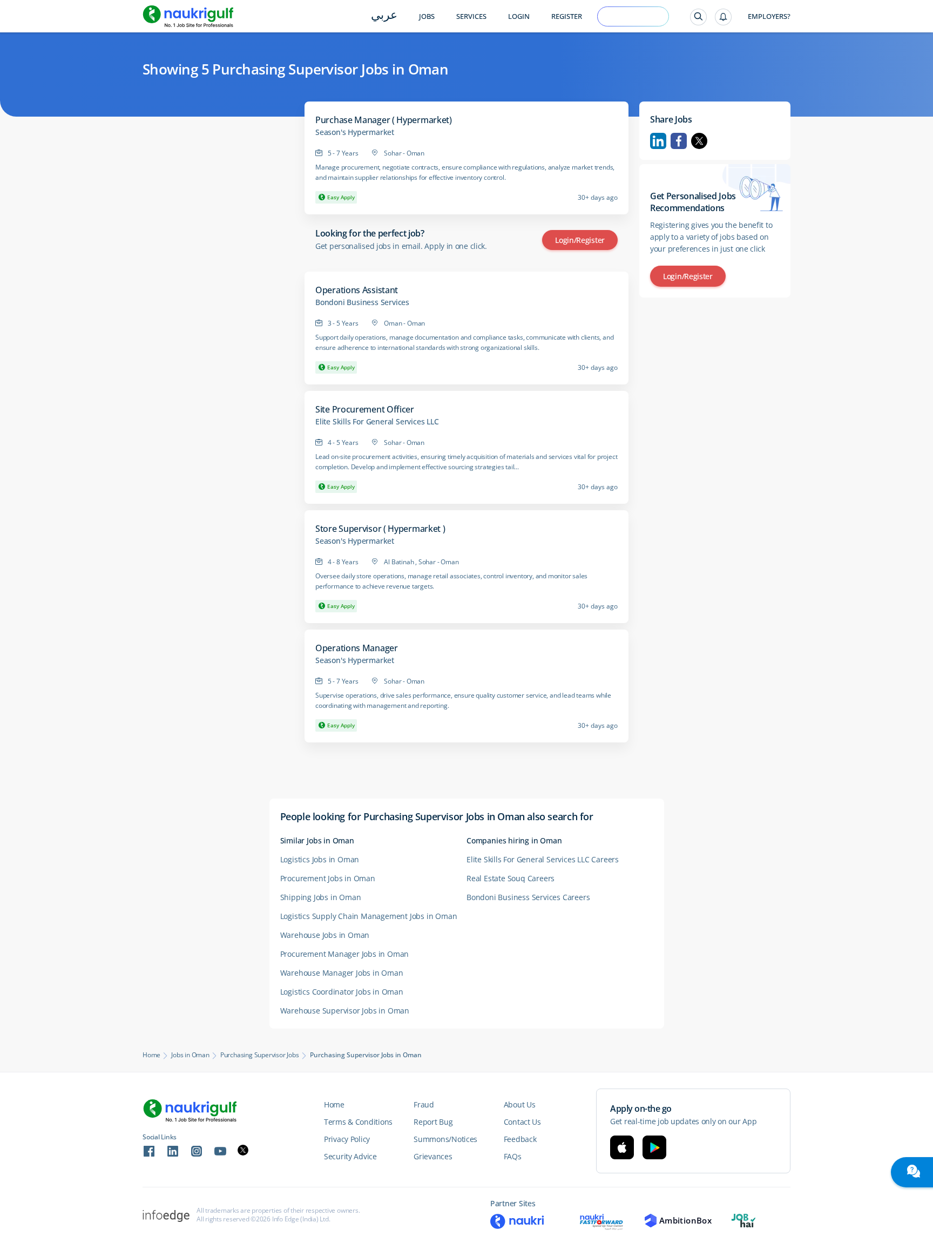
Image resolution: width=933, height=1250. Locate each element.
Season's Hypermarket (354, 132)
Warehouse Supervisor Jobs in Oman (344, 1010)
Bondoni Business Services (362, 302)
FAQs (513, 1156)
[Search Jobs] (698, 17)
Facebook (679, 141)
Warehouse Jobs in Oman (325, 935)
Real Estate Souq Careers (510, 878)
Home (151, 1055)
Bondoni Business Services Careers (528, 897)
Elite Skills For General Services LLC (377, 422)
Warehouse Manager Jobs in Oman (341, 973)
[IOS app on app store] (622, 1147)
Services (471, 16)
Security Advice (350, 1156)
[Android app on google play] (654, 1147)
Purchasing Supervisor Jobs (259, 1055)
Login (519, 16)
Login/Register (580, 240)
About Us (520, 1104)
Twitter (699, 141)
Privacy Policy (347, 1139)
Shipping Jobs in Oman (320, 897)
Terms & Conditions (358, 1122)
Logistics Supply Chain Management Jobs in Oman (368, 916)
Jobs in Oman (190, 1055)
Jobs (427, 16)
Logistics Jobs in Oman (320, 859)
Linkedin (658, 141)
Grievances (433, 1156)
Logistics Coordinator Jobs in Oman (341, 992)
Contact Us (522, 1122)
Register (566, 16)
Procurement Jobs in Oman (327, 878)
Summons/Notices (445, 1139)
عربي (384, 16)
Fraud (424, 1104)
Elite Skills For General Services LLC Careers (542, 859)
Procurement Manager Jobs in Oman (344, 954)
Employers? (769, 16)
